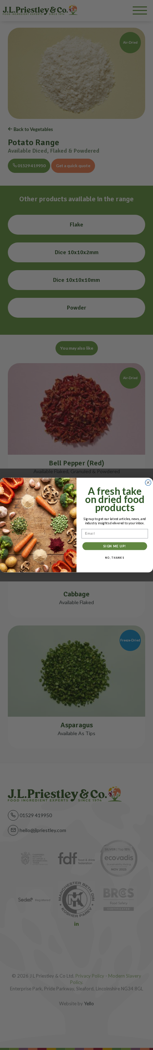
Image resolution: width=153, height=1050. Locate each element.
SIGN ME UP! (114, 546)
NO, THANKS (114, 557)
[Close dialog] (148, 483)
